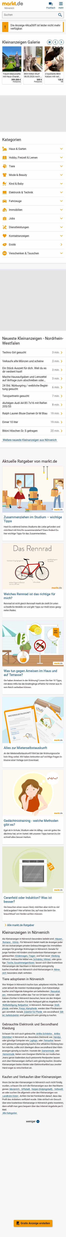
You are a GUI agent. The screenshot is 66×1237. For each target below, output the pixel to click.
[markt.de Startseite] (12, 3)
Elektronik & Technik (21, 192)
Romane (6, 942)
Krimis (16, 942)
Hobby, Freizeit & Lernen (23, 157)
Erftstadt (25, 1089)
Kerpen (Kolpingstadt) (42, 1089)
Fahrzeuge (15, 201)
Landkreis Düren (10, 1096)
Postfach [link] (50, 7)
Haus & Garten (17, 149)
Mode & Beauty (18, 175)
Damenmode (48, 1050)
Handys (57, 1037)
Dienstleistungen (19, 227)
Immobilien (15, 209)
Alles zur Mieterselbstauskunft (25, 748)
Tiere (12, 166)
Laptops (34, 1040)
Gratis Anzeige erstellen (35, 1223)
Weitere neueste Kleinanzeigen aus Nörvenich (30, 440)
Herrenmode (8, 1054)
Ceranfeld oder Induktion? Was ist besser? (28, 900)
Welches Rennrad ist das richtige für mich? (29, 596)
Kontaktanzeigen (19, 236)
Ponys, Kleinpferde (28, 1008)
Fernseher (48, 1040)
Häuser (58, 939)
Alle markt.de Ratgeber (20, 925)
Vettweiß (58, 1089)
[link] (11, 65)
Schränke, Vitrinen (42, 959)
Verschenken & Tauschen (24, 253)
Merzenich (14, 1089)
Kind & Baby (16, 183)
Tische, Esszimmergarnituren (21, 962)
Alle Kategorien (10, 1113)
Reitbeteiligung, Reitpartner (15, 1005)
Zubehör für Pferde (33, 1012)
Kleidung (55, 956)
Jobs (12, 218)
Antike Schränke (44, 1033)
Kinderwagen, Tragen (25, 956)
